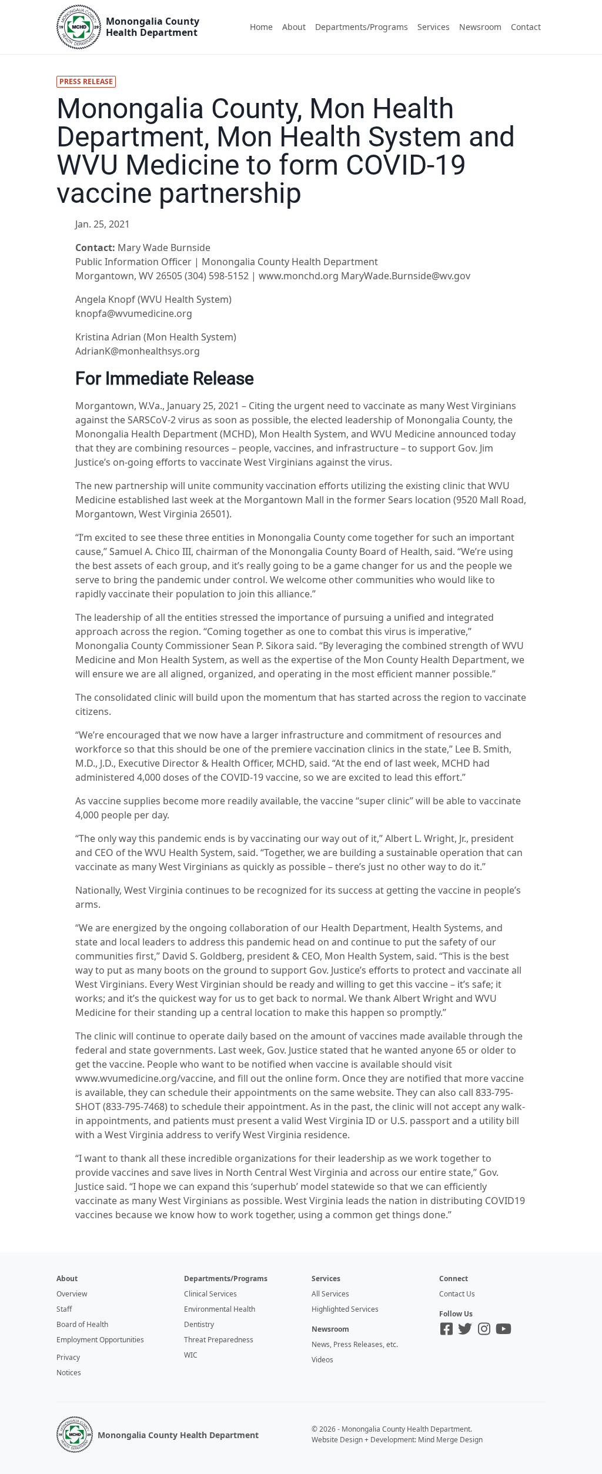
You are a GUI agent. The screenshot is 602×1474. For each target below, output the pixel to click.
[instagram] (484, 1328)
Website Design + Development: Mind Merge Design (397, 1440)
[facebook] (446, 1328)
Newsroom (480, 26)
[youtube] (503, 1328)
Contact (526, 26)
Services (433, 26)
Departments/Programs (361, 26)
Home (261, 26)
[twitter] (465, 1328)
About (294, 26)
